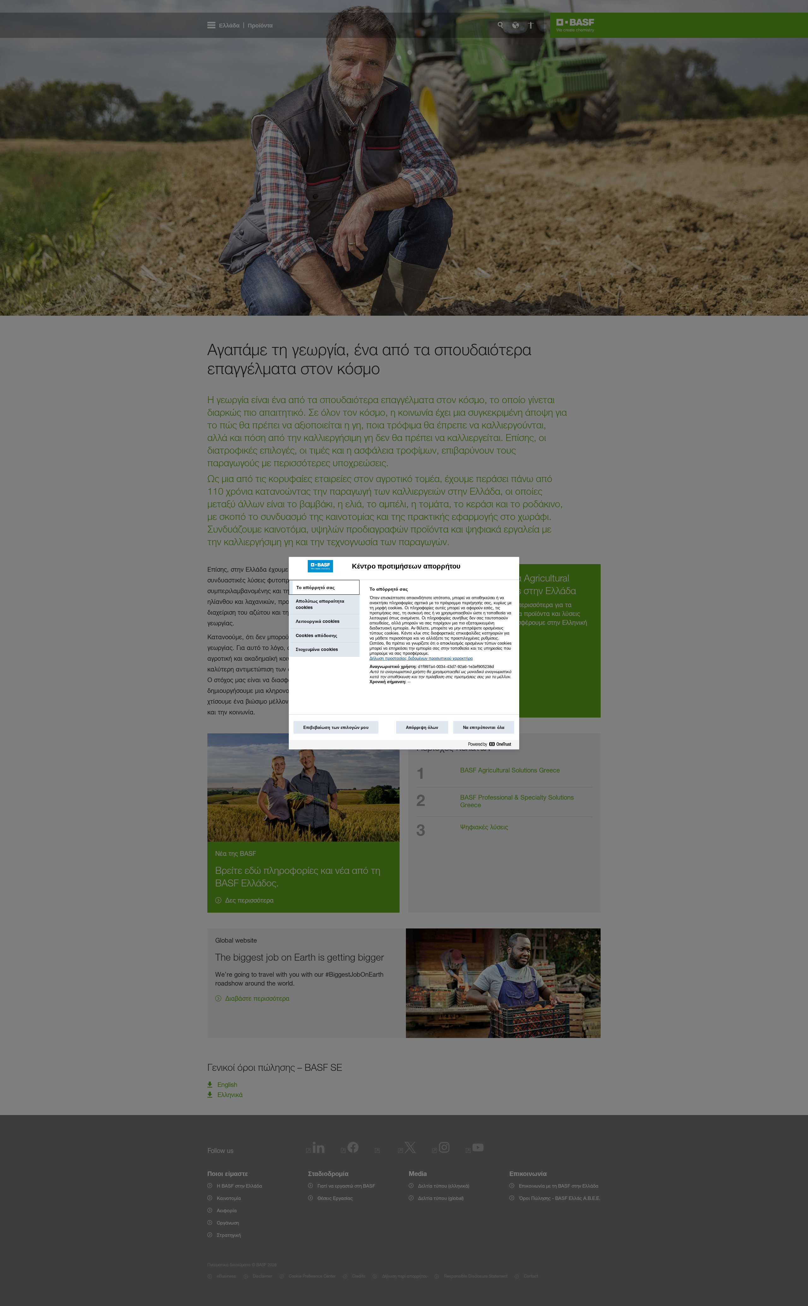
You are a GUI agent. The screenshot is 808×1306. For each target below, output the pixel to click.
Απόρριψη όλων (422, 727)
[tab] (324, 587)
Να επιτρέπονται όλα (483, 727)
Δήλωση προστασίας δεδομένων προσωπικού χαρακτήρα (421, 658)
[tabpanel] (441, 638)
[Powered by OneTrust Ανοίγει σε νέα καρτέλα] (492, 745)
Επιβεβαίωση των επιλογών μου (336, 727)
